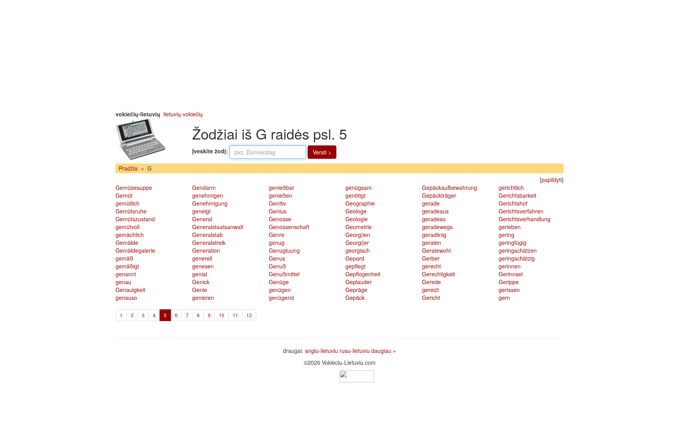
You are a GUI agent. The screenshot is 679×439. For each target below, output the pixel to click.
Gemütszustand (135, 219)
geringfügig (513, 242)
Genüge (279, 282)
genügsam (358, 187)
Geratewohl (436, 250)
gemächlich (130, 235)
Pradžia (128, 168)
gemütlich (127, 203)
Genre (276, 235)
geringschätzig (517, 258)
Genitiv (277, 203)
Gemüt (124, 195)
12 (249, 315)
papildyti (551, 180)
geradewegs (437, 227)
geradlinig (434, 235)
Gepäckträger (439, 195)
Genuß (277, 266)
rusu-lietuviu (355, 351)
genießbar (281, 187)
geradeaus (435, 211)
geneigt (201, 211)
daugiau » (383, 351)
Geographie (360, 203)
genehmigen (207, 195)
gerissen (509, 290)
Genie (199, 290)
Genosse (280, 219)
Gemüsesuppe (134, 187)
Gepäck (355, 297)
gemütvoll (127, 227)
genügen (280, 290)
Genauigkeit (130, 290)
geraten (431, 242)
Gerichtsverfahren (521, 211)
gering (506, 235)
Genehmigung (210, 203)
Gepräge (356, 290)
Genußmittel (284, 274)
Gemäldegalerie (135, 250)
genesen (203, 266)
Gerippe (509, 282)
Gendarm (204, 187)
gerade (431, 203)
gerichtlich (511, 187)
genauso (126, 297)
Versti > (322, 152)
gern (504, 297)
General (202, 219)
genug (276, 242)
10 (221, 315)
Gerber (431, 258)
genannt (126, 274)
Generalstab (207, 235)
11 (235, 315)
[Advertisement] (339, 55)
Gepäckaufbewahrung (449, 187)
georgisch (357, 250)
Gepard (354, 258)
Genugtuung (284, 250)
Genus (277, 258)
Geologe (356, 211)
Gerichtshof (513, 203)
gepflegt (355, 266)
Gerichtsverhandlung (525, 219)
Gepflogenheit (362, 274)
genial (199, 274)
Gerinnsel (511, 274)
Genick (200, 282)
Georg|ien (357, 235)
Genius (277, 211)
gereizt (430, 290)
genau (123, 282)
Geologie (356, 219)
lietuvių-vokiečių (183, 114)
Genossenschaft (289, 227)
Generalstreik (209, 242)
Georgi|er (357, 242)
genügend (281, 297)
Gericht (431, 297)
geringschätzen (518, 250)
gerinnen (510, 266)
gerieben (510, 227)
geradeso (434, 219)
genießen (280, 195)
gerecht (431, 266)
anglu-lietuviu (321, 351)
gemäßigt (127, 266)
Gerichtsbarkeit (517, 195)
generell (202, 258)
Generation (206, 250)
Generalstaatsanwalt (217, 227)
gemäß (124, 258)
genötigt (355, 195)
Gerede (431, 282)
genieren (203, 297)
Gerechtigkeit (438, 274)
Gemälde (127, 242)
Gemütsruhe (131, 211)
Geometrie (358, 227)
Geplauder (358, 282)
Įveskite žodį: (210, 151)
